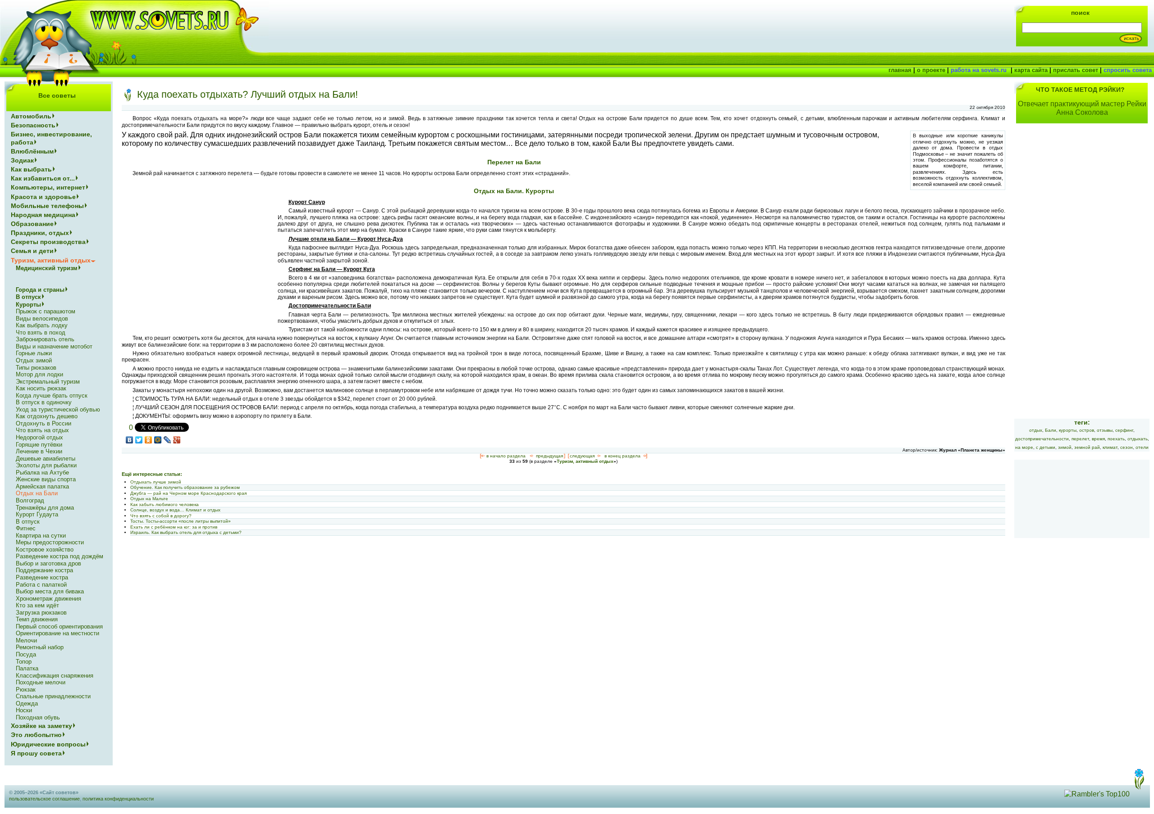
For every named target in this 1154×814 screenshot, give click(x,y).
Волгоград (30, 500)
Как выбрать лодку (42, 325)
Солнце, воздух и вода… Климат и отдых (175, 509)
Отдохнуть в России (43, 423)
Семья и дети (32, 250)
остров (1086, 430)
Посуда (26, 654)
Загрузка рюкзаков (41, 612)
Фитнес (26, 528)
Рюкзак (26, 689)
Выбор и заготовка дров (48, 563)
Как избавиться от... (43, 178)
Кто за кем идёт (37, 605)
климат (1110, 447)
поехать (1116, 438)
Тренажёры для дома (45, 507)
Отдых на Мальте (149, 498)
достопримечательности (1042, 438)
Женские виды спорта (46, 479)
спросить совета (1128, 70)
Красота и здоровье (43, 196)
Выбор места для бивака (50, 591)
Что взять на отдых (42, 430)
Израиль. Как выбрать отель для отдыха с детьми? (186, 532)
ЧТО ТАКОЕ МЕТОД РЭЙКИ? (1080, 89)
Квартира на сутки (41, 535)
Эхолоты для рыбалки (46, 465)
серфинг (1124, 430)
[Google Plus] (177, 440)
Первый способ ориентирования (59, 626)
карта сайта (1031, 70)
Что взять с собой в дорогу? (161, 515)
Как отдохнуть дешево (47, 416)
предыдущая (549, 455)
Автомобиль (31, 116)
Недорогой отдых (39, 437)
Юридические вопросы (48, 744)
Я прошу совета (36, 753)
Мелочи (26, 640)
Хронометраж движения (48, 598)
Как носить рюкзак (41, 388)
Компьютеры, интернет (48, 187)
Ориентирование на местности (57, 633)
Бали (1050, 430)
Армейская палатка (42, 486)
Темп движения (37, 619)
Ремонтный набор (40, 647)
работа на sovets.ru (979, 70)
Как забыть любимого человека (164, 504)
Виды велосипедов (42, 318)
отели (1142, 447)
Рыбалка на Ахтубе (42, 472)
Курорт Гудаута (37, 514)
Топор (24, 661)
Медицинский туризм (47, 268)
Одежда (27, 703)
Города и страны (40, 289)
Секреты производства (48, 241)
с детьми (1045, 447)
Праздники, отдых (40, 232)
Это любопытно (36, 734)
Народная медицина (43, 214)
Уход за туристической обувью (58, 409)
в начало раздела (506, 455)
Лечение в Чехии (39, 451)
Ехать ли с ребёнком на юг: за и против (173, 527)
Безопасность (33, 125)
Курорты (28, 304)
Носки (24, 710)
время (1098, 438)
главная (899, 70)
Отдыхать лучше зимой (155, 481)
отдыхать (1137, 438)
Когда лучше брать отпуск (51, 395)
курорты (1067, 430)
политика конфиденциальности (118, 798)
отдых (1035, 430)
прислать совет (1075, 70)
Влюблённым (32, 151)
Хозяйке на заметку (41, 725)
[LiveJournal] (167, 440)
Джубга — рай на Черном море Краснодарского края (188, 493)
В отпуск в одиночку (44, 402)
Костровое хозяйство (44, 549)
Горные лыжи (34, 353)
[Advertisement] (197, 262)
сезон (1126, 447)
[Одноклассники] (148, 440)
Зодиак (22, 160)
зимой (1065, 447)
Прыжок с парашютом (45, 311)
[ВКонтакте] (129, 440)
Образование (32, 223)
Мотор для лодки (39, 374)
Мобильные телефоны (47, 205)
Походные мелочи (40, 682)
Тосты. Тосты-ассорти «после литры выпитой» (180, 521)
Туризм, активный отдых (585, 461)
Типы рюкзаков (36, 367)
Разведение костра (42, 577)
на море (1024, 447)
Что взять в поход (40, 332)
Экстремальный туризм (48, 381)
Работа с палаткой (41, 584)
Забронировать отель (45, 339)
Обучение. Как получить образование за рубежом (185, 487)
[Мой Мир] (158, 440)
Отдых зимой (34, 360)
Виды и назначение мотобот (54, 346)
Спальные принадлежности (53, 696)
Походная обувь (38, 717)
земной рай (1087, 447)
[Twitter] (139, 440)
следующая (582, 455)
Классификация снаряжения (54, 675)
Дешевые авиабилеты (45, 458)
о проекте (931, 70)
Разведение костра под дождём (59, 556)
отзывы (1105, 430)
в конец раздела (622, 455)
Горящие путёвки (39, 444)
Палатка (27, 668)
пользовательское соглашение (44, 798)
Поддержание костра (44, 570)
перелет (1080, 438)
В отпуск (28, 297)
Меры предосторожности (50, 542)
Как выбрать (31, 169)
